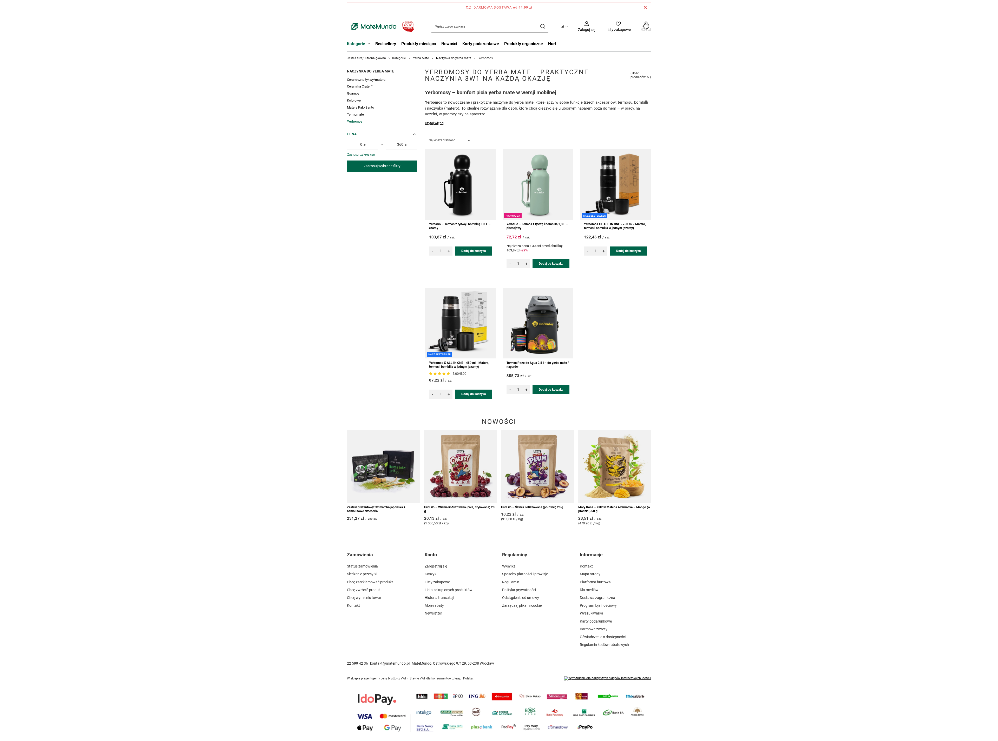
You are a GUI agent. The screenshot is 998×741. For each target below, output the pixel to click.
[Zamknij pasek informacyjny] (645, 7)
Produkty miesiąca (418, 43)
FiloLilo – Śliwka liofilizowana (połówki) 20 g (532, 507)
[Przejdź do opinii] (440, 374)
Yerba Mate (421, 58)
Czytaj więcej (434, 123)
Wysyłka (509, 566)
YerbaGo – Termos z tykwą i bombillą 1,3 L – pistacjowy (537, 226)
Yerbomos (354, 121)
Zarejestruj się (436, 566)
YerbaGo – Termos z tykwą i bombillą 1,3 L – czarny (460, 226)
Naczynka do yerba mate (453, 58)
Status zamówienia (362, 566)
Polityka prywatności (519, 590)
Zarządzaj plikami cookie (522, 605)
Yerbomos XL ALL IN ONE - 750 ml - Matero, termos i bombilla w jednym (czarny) (615, 226)
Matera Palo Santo (360, 107)
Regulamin (510, 582)
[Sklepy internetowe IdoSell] (607, 678)
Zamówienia (360, 554)
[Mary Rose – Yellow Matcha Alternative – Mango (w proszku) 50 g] (614, 466)
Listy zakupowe (437, 582)
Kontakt (353, 605)
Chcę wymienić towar (364, 598)
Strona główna (375, 58)
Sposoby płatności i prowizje (525, 574)
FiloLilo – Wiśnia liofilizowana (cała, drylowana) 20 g (459, 509)
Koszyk (430, 574)
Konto (431, 554)
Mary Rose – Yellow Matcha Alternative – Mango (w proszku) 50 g (614, 509)
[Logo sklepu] (381, 26)
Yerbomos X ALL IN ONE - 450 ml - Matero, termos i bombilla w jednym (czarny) (459, 365)
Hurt (552, 43)
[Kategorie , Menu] (370, 44)
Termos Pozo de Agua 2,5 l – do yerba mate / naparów (538, 365)
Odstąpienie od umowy (520, 598)
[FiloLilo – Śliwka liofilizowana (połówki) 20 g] (537, 466)
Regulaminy (514, 554)
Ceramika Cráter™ (360, 86)
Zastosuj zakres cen (361, 154)
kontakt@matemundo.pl (390, 663)
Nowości (449, 43)
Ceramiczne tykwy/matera (366, 80)
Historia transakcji (439, 598)
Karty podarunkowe (480, 43)
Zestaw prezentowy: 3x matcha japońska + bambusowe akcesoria (376, 509)
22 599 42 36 (357, 663)
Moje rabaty (434, 605)
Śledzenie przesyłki (362, 574)
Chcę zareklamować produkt (370, 582)
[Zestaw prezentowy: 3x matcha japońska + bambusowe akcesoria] (383, 466)
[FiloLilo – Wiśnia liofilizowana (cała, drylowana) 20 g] (460, 466)
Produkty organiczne (523, 43)
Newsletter (433, 613)
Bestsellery (385, 43)
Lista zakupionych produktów (448, 590)
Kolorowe (354, 100)
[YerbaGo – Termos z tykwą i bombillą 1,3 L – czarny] (460, 184)
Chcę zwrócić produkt (364, 590)
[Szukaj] (542, 26)
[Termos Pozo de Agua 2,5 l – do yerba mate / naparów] (538, 323)
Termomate (355, 114)
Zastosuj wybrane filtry (382, 166)
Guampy (353, 93)
